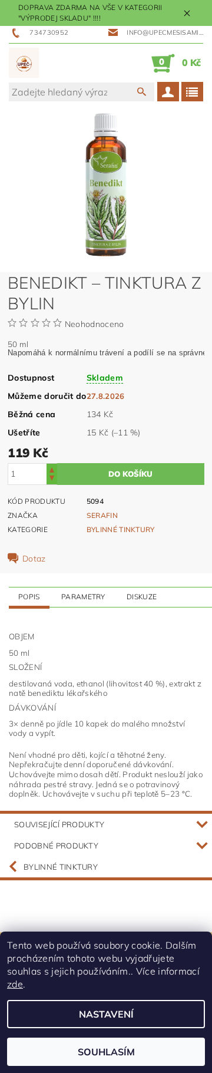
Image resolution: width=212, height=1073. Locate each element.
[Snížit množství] (52, 479)
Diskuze (142, 596)
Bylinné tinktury (121, 529)
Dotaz (34, 558)
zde (15, 984)
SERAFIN (102, 515)
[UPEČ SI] (24, 63)
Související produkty (59, 824)
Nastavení (106, 1014)
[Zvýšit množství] (52, 468)
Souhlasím (106, 1052)
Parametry (83, 596)
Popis (29, 596)
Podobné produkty (56, 845)
